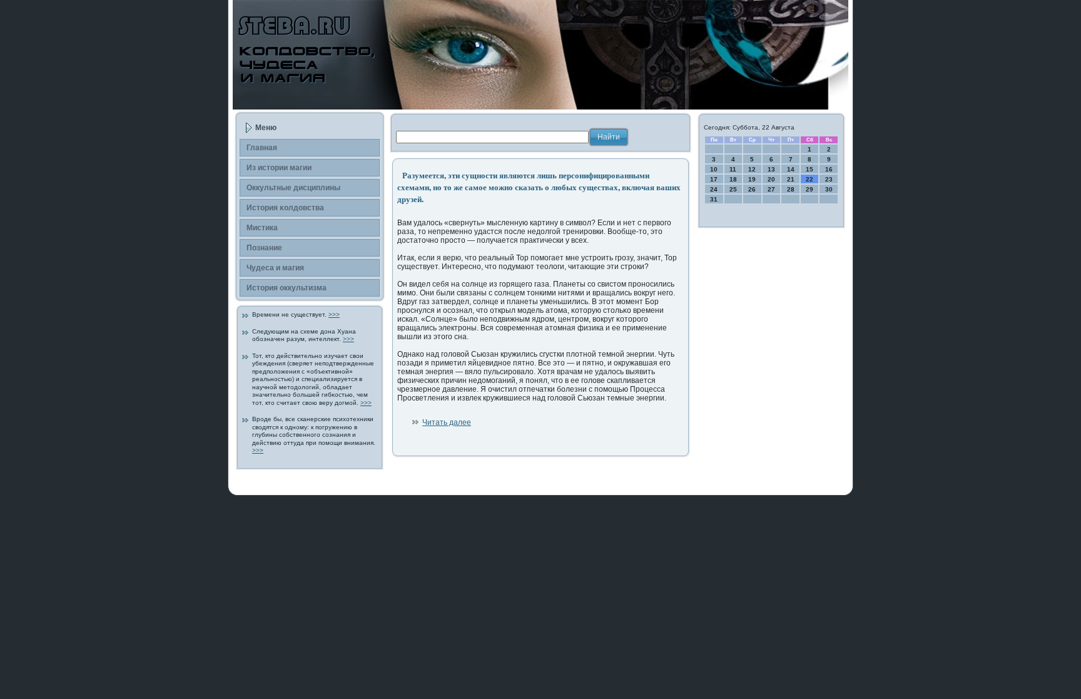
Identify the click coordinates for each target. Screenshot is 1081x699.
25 (733, 189)
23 (829, 179)
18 (733, 179)
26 (752, 189)
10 (714, 169)
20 (771, 179)
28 (790, 189)
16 (829, 169)
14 (790, 169)
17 (714, 179)
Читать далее (446, 422)
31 (714, 199)
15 (809, 169)
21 (790, 179)
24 (714, 189)
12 (752, 169)
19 (752, 179)
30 (829, 189)
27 (771, 189)
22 (809, 179)
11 (732, 169)
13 (771, 169)
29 (809, 189)
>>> (334, 314)
